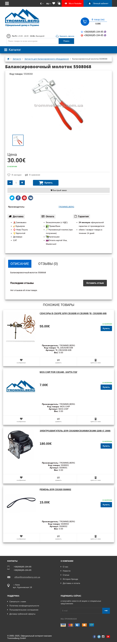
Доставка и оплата (71, 583)
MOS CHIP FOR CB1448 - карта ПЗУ (58, 372)
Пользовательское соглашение (23, 610)
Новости (66, 571)
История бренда (70, 579)
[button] (42, 3)
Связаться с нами (17, 601)
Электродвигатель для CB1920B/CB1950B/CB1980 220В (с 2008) (75, 431)
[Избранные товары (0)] (53, 3)
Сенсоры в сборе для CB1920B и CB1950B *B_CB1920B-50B (73, 313)
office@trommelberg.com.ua (27, 577)
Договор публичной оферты (22, 614)
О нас (65, 567)
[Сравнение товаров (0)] (59, 3)
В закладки (16, 175)
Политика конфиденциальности (24, 605)
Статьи (66, 575)
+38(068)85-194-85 (93, 32)
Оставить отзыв (95, 283)
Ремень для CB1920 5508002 (55, 489)
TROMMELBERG (66, 207)
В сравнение (34, 175)
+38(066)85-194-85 (93, 35)
